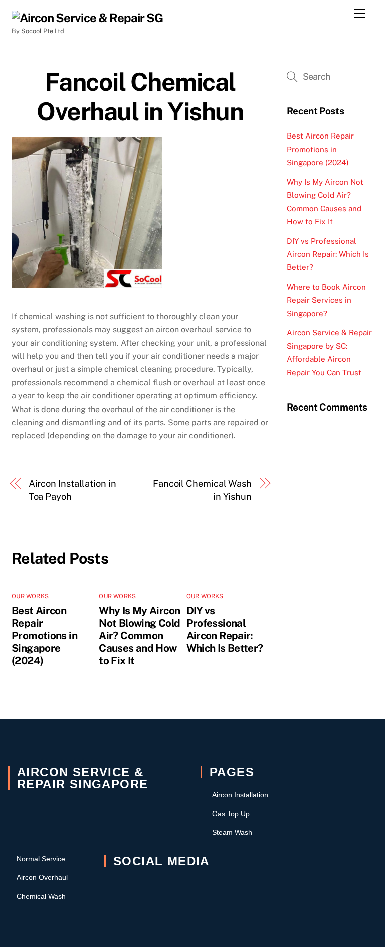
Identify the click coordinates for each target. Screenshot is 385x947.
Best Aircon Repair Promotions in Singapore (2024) (44, 635)
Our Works (30, 596)
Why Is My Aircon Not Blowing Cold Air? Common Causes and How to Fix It (139, 635)
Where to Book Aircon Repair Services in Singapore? (326, 300)
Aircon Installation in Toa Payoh (72, 490)
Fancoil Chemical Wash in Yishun (202, 490)
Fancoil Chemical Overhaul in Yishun (140, 96)
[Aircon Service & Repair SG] (87, 18)
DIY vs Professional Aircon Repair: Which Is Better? (224, 629)
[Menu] (359, 14)
